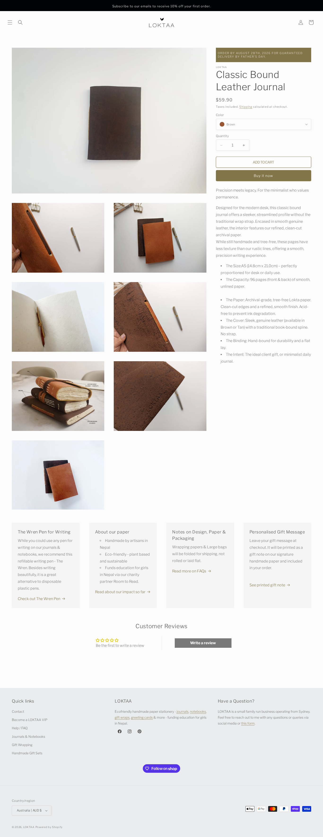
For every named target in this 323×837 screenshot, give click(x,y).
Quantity (222, 136)
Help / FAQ (20, 728)
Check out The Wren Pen (39, 599)
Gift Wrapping (22, 745)
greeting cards (142, 717)
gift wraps (122, 717)
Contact (18, 711)
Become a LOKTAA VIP (30, 720)
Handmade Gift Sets (27, 753)
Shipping (245, 106)
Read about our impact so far (120, 592)
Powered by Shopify (49, 827)
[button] (10, 22)
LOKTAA (29, 827)
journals (182, 711)
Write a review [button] (203, 643)
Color (220, 115)
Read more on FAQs (189, 571)
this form (248, 723)
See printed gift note (267, 585)
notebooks (198, 711)
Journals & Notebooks (28, 736)
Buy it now (263, 176)
